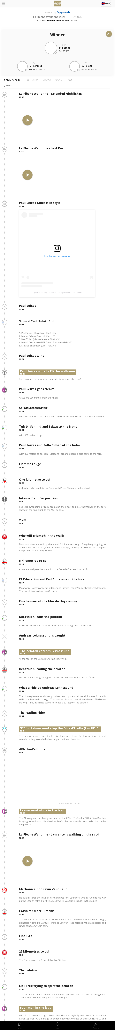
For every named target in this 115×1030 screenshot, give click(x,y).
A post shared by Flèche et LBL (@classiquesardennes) (57, 293)
